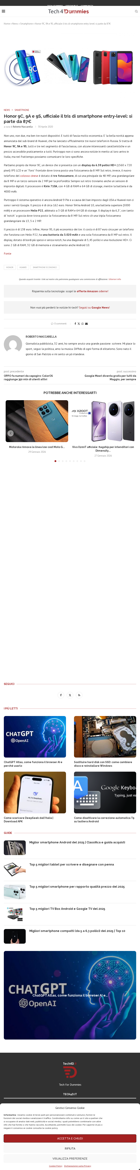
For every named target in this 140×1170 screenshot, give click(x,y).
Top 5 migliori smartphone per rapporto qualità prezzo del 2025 (77, 886)
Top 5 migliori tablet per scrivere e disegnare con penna (71, 864)
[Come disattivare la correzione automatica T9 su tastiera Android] (105, 792)
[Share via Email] (86, 323)
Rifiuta (70, 1148)
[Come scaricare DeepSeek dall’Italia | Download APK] (35, 792)
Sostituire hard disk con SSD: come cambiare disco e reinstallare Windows (103, 764)
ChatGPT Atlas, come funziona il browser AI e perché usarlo (33, 764)
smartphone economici (45, 267)
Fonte (7, 253)
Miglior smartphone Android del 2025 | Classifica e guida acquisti (77, 842)
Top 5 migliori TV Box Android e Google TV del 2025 (67, 909)
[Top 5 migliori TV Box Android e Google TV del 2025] (15, 914)
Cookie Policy (55, 1166)
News (15, 23)
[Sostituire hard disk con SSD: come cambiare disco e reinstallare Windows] (105, 737)
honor (9, 267)
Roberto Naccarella (23, 126)
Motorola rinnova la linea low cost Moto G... (37, 447)
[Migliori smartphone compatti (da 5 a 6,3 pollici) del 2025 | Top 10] (15, 936)
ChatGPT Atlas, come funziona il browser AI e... (70, 995)
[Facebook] (65, 12)
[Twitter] (70, 12)
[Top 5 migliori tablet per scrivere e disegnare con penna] (15, 870)
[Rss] (74, 12)
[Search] (136, 11)
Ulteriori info (115, 279)
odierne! (92, 291)
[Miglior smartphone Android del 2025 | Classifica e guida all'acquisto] (15, 847)
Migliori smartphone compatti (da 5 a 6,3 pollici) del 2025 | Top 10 (77, 931)
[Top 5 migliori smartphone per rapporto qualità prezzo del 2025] (15, 892)
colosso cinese (29, 175)
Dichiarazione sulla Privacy (77, 1166)
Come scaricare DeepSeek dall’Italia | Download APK (28, 819)
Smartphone (26, 23)
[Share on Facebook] (75, 323)
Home (7, 23)
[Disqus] (70, 519)
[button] (10, 433)
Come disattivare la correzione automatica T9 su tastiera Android (104, 819)
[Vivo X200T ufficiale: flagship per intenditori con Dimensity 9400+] (103, 421)
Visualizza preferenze (70, 1158)
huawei (23, 267)
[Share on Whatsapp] (82, 323)
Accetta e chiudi (70, 1138)
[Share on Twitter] (78, 323)
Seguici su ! (94, 307)
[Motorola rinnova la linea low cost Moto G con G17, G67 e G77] (37, 421)
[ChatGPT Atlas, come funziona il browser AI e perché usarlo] (35, 737)
